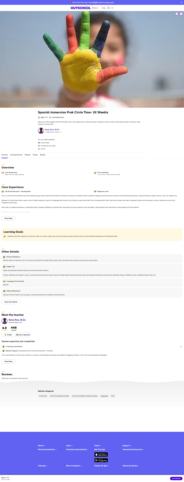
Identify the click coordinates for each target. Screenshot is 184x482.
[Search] (108, 8)
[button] (92, 346)
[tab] (5, 154)
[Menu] (112, 8)
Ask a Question (24, 335)
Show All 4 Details (10, 302)
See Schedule (176, 478)
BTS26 (95, 2)
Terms (108, 2)
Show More (8, 218)
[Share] (176, 13)
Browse (94, 8)
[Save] (181, 13)
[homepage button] (81, 8)
